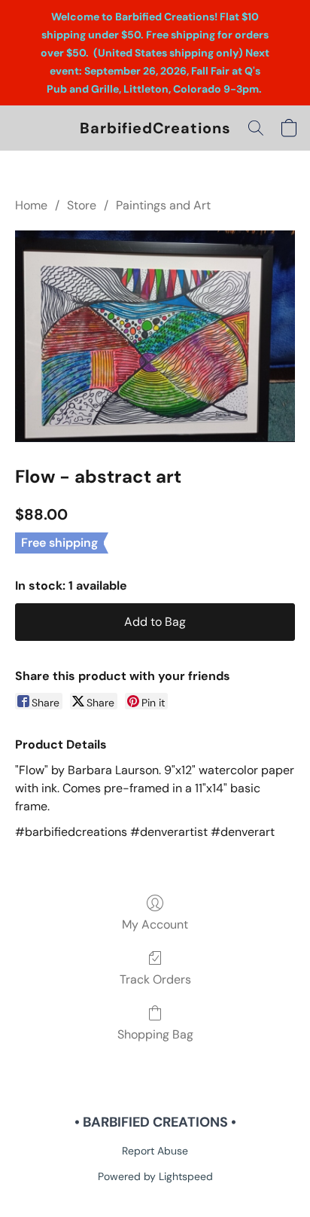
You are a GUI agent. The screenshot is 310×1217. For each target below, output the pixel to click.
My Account (155, 924)
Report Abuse (155, 1151)
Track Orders (155, 979)
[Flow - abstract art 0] (155, 335)
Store (81, 205)
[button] (155, 128)
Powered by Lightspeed (155, 1176)
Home (31, 205)
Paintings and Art (163, 205)
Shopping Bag (155, 1034)
